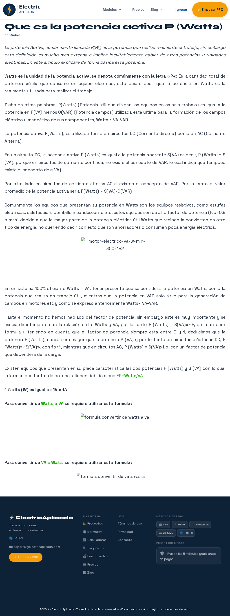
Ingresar (180, 10)
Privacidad (125, 532)
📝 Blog (88, 573)
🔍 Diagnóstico (94, 548)
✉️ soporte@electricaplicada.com (34, 547)
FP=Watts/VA (129, 376)
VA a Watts (52, 462)
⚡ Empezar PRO (210, 10)
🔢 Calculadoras (94, 540)
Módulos (110, 10)
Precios (138, 10)
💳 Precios (90, 564)
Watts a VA (53, 403)
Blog (154, 10)
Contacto (125, 540)
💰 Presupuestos (95, 556)
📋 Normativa (92, 532)
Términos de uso (130, 523)
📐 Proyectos (93, 523)
